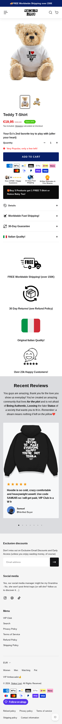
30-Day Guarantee (19, 226)
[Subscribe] (54, 562)
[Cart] (56, 12)
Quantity (8, 142)
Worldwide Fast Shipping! (23, 215)
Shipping (19, 126)
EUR (5, 662)
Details (12, 205)
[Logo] (31, 12)
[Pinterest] (12, 597)
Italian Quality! (16, 236)
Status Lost (16, 683)
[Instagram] (5, 597)
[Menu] (6, 12)
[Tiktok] (19, 597)
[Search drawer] (50, 12)
